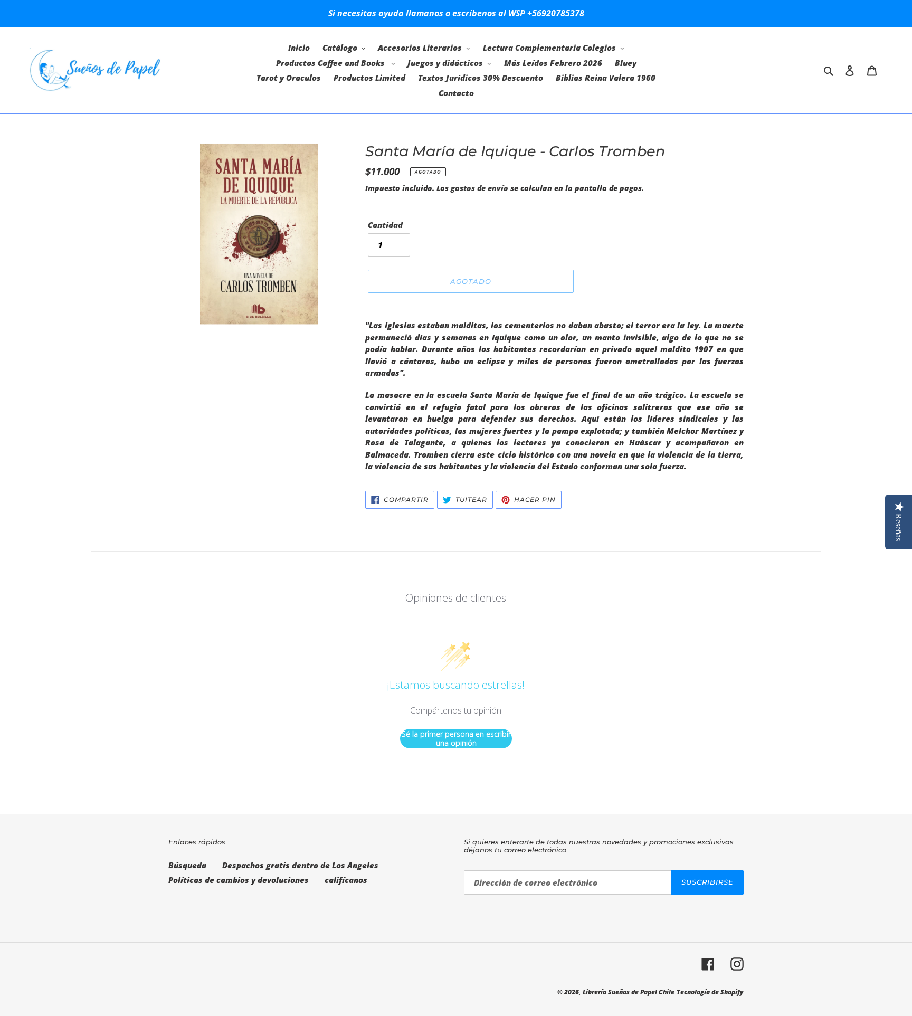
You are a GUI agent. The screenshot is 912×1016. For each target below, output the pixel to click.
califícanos (346, 880)
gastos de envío (479, 188)
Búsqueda (187, 865)
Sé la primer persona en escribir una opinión (456, 738)
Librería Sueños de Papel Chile (628, 991)
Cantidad (385, 225)
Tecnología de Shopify (710, 991)
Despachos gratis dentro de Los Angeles (300, 865)
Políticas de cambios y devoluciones (238, 880)
